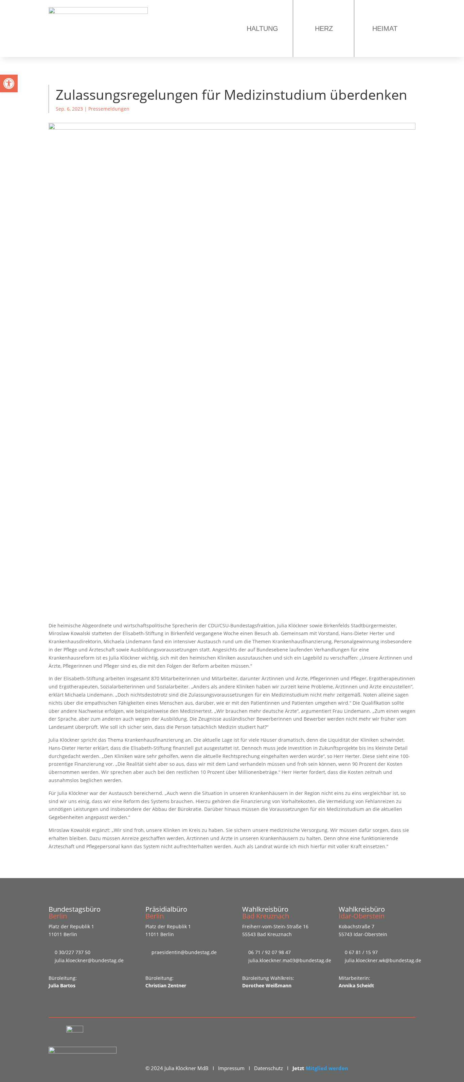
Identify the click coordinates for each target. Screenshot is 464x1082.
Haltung (262, 28)
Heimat (384, 28)
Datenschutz (268, 1068)
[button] (9, 83)
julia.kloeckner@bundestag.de (89, 960)
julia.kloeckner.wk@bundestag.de (383, 960)
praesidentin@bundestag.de (184, 952)
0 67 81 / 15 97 (361, 952)
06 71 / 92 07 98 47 (269, 952)
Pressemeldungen (108, 109)
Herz (324, 28)
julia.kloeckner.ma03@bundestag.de (289, 960)
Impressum (231, 1068)
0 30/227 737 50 (72, 952)
